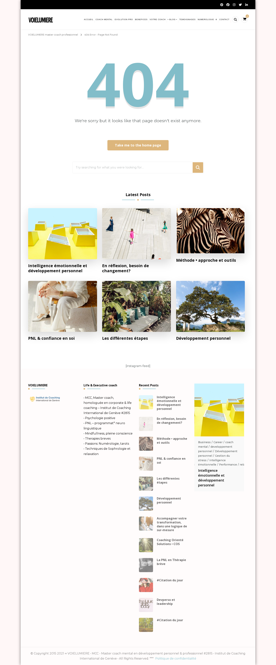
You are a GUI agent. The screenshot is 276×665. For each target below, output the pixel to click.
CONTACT (224, 19)
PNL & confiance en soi (51, 338)
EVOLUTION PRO (124, 19)
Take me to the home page (138, 145)
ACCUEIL (89, 19)
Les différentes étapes (125, 338)
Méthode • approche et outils (206, 260)
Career (217, 442)
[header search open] (235, 19)
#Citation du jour (170, 580)
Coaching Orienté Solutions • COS (170, 542)
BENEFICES (141, 19)
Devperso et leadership (166, 602)
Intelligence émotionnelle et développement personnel (57, 268)
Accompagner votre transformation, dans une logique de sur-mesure (172, 524)
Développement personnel (203, 338)
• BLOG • (172, 19)
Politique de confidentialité (175, 658)
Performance (228, 464)
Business (204, 442)
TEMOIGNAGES (187, 19)
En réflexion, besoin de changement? (125, 268)
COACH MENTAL (104, 19)
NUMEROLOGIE (206, 19)
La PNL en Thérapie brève (171, 562)
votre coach (158, 19)
